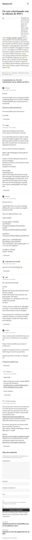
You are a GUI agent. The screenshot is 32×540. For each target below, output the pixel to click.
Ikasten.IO (7, 3)
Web (3, 494)
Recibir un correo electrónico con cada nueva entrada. (15, 507)
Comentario (6, 461)
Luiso (7, 125)
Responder (6, 119)
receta (10, 74)
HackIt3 (20, 38)
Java (18, 267)
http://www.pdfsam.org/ (11, 362)
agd (6, 277)
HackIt (9, 38)
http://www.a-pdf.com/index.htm (11, 107)
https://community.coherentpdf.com (13, 416)
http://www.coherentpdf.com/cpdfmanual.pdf (15, 436)
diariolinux (15, 73)
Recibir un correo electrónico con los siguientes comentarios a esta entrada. (14, 503)
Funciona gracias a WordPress (9, 538)
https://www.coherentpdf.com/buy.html (13, 442)
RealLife (6, 74)
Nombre (5, 481)
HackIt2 (14, 38)
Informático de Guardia (12, 261)
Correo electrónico (9, 488)
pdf (3, 74)
